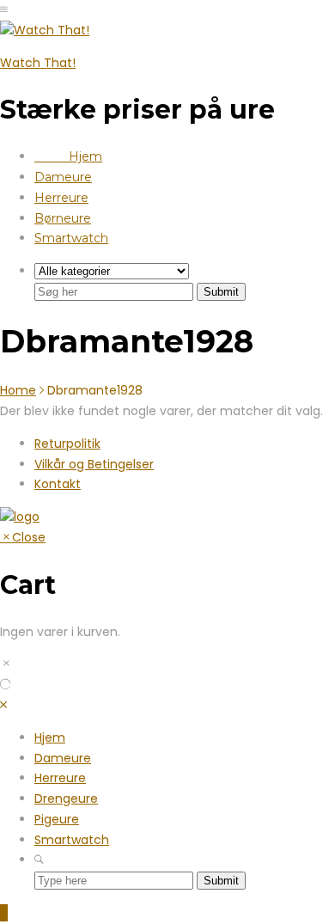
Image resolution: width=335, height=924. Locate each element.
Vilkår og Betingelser (94, 464)
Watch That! (38, 62)
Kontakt (57, 484)
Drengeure (66, 798)
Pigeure (56, 819)
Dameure (63, 177)
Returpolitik (67, 443)
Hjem (68, 156)
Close (29, 537)
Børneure (62, 218)
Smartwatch (71, 238)
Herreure (61, 197)
